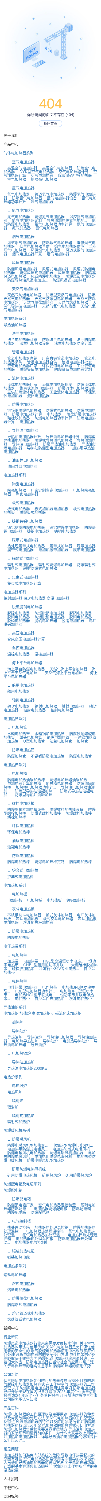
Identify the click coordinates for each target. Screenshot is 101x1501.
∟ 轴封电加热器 (19, 700)
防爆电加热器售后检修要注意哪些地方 (35, 1429)
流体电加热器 (36, 396)
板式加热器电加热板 (49, 509)
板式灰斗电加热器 (56, 919)
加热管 (11, 741)
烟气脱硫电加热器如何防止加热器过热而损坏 (41, 1381)
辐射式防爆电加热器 (53, 565)
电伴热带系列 (15, 946)
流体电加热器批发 (55, 385)
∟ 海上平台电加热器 (23, 663)
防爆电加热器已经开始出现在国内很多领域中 (50, 1390)
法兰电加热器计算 (20, 340)
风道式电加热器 (53, 269)
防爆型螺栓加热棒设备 (24, 810)
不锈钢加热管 (83, 738)
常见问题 (11, 1449)
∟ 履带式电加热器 (21, 540)
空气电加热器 (40, 176)
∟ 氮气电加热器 (19, 210)
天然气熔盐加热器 (36, 302)
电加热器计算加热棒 (22, 784)
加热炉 (25, 1013)
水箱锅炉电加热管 (48, 734)
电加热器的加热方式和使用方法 (68, 1426)
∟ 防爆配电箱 (17, 1199)
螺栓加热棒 (15, 817)
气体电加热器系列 (19, 153)
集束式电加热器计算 (22, 584)
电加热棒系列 (15, 765)
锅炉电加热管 (56, 738)
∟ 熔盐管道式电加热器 (25, 1313)
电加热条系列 (15, 1266)
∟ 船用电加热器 (19, 685)
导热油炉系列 (15, 1007)
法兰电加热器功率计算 (71, 343)
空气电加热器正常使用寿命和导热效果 (55, 1459)
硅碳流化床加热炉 (66, 1013)
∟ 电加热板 (15, 894)
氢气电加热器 (17, 194)
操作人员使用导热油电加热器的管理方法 (50, 1461)
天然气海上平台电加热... (63, 673)
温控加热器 (42, 654)
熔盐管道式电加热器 (22, 1320)
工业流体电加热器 (63, 392)
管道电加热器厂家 (20, 366)
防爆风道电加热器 (20, 269)
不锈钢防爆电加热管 (46, 756)
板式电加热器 (17, 509)
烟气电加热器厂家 (25, 254)
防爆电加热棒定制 (48, 862)
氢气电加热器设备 (60, 198)
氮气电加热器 (17, 217)
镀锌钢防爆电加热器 (22, 411)
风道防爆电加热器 (44, 276)
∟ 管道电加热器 (19, 352)
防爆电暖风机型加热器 (44, 1160)
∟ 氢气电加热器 (19, 188)
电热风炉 (13, 1092)
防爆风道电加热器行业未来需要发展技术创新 (41, 1343)
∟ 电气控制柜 (17, 1221)
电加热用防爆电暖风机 (51, 1157)
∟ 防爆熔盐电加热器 (23, 1298)
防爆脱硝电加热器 (48, 613)
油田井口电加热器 (20, 467)
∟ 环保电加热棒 (19, 826)
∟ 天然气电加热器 (21, 289)
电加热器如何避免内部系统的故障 (32, 1455)
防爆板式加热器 (31, 513)
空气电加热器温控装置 (55, 1205)
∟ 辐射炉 (13, 1101)
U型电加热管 (32, 741)
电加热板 (13, 900)
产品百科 (11, 1408)
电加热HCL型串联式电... (33, 995)
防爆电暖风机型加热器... (26, 1145)
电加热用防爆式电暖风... (26, 1149)
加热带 (11, 961)
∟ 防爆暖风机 (17, 1139)
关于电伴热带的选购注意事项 (28, 1366)
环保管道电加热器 (55, 366)
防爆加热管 (15, 756)
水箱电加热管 (17, 734)
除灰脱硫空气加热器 (73, 176)
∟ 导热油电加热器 (21, 430)
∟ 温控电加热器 (19, 648)
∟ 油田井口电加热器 (23, 460)
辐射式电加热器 (19, 565)
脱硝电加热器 (79, 613)
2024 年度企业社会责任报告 (35, 1396)
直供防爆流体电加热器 (24, 392)
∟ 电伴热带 (15, 981)
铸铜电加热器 (63, 531)
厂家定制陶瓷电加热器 (47, 490)
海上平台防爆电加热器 (24, 669)
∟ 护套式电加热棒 (21, 870)
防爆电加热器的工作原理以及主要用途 (35, 1414)
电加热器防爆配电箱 (48, 1209)
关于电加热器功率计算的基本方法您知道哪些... (49, 1464)
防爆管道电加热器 (33, 370)
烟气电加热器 (56, 254)
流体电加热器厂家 (20, 385)
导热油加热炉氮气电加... (65, 221)
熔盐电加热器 (15, 1275)
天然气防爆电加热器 (22, 295)
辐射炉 (11, 1107)
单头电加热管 (29, 738)
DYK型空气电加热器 (35, 172)
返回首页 (50, 123)
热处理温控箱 (17, 1228)
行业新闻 (11, 1337)
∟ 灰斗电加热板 (19, 909)
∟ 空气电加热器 (19, 162)
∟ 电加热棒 (15, 774)
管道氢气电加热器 (48, 194)
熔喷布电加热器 (42, 179)
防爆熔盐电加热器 (20, 1305)
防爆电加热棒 (17, 862)
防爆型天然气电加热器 (62, 295)
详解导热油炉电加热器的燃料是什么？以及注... (50, 1438)
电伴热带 (47, 987)
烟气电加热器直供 (33, 247)
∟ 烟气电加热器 (19, 237)
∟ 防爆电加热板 (19, 931)
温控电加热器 (17, 654)
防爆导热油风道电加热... (26, 280)
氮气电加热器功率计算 (51, 224)
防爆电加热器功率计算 (51, 418)
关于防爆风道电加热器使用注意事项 (42, 1388)
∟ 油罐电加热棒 (19, 841)
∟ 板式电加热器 (19, 503)
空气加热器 (15, 179)
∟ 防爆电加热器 (19, 404)
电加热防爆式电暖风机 (69, 1149)
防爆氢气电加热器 (25, 198)
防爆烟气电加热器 (55, 243)
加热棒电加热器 (57, 784)
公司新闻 (11, 1375)
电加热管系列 (15, 719)
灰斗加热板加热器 (36, 923)
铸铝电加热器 (36, 531)
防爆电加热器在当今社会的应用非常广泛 (60, 1362)
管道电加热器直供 (40, 362)
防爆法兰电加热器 (55, 340)
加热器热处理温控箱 (49, 1228)
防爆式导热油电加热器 (51, 441)
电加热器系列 (15, 319)
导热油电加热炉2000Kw (25, 1068)
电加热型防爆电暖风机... (71, 1145)
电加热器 (52, 414)
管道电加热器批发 (75, 362)
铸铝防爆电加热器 (63, 528)
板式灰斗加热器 (57, 915)
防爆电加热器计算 (25, 414)
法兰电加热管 (59, 741)
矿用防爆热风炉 (77, 1175)
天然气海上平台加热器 (66, 669)
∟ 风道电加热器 (19, 263)
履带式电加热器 (19, 550)
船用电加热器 (17, 691)
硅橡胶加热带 (21, 969)
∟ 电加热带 (15, 955)
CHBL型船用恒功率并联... (42, 965)
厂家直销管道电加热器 (59, 358)
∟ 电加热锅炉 (17, 1053)
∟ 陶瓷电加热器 (19, 484)
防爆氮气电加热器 (48, 217)
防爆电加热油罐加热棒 (24, 780)
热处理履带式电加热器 (24, 546)
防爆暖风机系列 (17, 1130)
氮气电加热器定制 (25, 221)
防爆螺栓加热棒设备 (64, 810)
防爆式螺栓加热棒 (44, 813)
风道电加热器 (67, 273)
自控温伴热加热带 (48, 999)
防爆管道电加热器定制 (71, 370)
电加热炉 (11, 1013)
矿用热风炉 (49, 1175)
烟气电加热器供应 (67, 247)
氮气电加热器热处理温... (41, 1235)
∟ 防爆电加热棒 (19, 856)
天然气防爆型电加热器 (51, 299)
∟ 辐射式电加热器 (21, 558)
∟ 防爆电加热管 (19, 750)
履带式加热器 (59, 546)
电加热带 (28, 961)
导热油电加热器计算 (22, 437)
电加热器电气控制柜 (30, 1243)
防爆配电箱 (13, 1190)
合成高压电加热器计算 (24, 639)
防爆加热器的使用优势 (72, 1366)
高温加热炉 (41, 1013)
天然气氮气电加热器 (57, 306)
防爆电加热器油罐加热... (68, 780)
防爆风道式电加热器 (34, 273)
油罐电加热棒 (17, 847)
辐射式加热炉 (17, 1122)
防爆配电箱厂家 (19, 1205)
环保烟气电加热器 (44, 250)
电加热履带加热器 (51, 550)
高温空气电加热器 (20, 168)
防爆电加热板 (17, 938)
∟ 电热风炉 (15, 1086)
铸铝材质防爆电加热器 (24, 528)
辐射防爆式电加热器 (38, 569)
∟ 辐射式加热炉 (19, 1116)
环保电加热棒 (17, 832)
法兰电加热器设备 (33, 343)
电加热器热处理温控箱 (43, 1231)
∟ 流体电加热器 (19, 378)
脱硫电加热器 (17, 613)
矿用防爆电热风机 (20, 1175)
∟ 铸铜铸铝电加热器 (23, 521)
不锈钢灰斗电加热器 (22, 915)
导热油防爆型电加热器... (45, 448)
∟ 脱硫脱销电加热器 (23, 607)
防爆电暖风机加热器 (64, 1153)
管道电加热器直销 (20, 358)
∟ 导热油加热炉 (19, 1062)
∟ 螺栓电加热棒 (19, 803)
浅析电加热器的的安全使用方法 (42, 1355)
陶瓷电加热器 (25, 494)
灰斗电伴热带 (79, 999)
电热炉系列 (13, 1077)
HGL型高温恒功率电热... (61, 961)
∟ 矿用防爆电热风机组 (25, 1169)
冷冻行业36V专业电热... (57, 969)
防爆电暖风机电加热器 (24, 1153)
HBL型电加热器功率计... (33, 991)
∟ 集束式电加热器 (21, 577)
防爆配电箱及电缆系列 (22, 1184)
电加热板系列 (15, 885)
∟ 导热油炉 (15, 1031)
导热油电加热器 (23, 444)
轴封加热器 (13, 598)
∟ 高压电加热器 (19, 633)
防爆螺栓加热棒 (77, 813)
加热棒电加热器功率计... (34, 787)
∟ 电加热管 (15, 727)
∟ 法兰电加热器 (19, 334)
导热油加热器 (15, 325)
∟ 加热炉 (13, 1022)
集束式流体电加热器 (34, 388)
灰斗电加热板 (25, 919)
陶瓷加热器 (15, 490)
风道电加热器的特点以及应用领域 (44, 1422)
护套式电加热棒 (19, 877)
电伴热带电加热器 (20, 987)
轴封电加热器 (34, 598)
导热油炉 (13, 1037)
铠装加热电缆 (17, 1257)
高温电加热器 (58, 598)
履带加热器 (84, 546)
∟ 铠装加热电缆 (19, 1251)
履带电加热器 (82, 550)
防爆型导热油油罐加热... (33, 791)
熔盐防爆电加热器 (80, 414)
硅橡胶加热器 (17, 418)
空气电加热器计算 (72, 172)
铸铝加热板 (74, 900)
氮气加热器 (19, 228)
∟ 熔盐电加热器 (19, 1284)
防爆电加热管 (79, 756)
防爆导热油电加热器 (58, 444)
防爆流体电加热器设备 (75, 388)
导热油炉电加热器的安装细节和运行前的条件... (49, 1431)
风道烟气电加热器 (20, 243)
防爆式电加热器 (57, 411)
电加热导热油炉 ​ (23, 1041)
